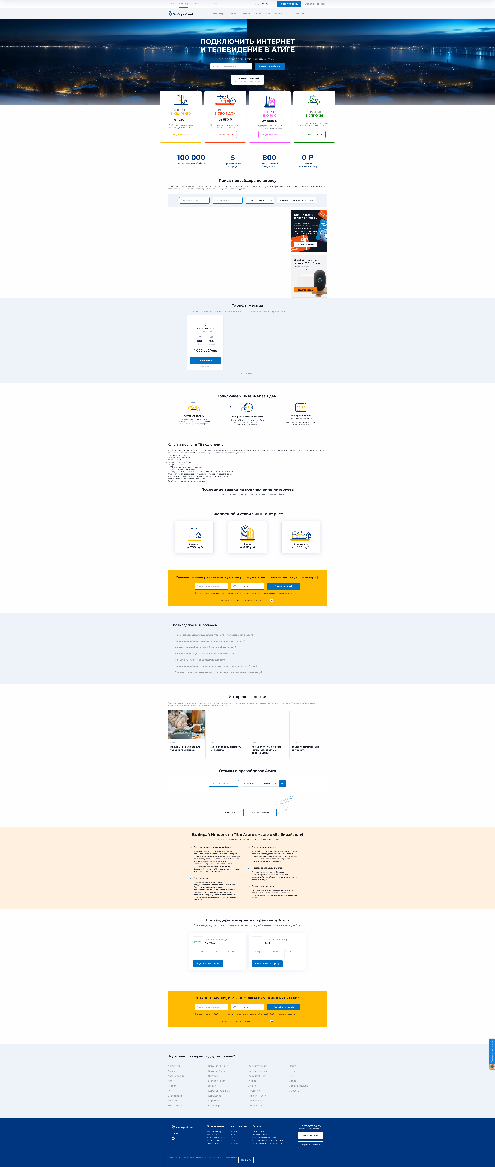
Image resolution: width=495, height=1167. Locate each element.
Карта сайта (258, 1131)
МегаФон (210, 943)
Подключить (206, 360)
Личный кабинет (260, 1134)
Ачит (170, 1090)
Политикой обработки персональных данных (277, 593)
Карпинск (214, 1100)
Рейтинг (246, 14)
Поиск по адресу (288, 4)
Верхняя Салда (217, 1071)
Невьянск (254, 1090)
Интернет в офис (215, 1140)
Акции (257, 14)
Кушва (252, 1080)
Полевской (295, 1066)
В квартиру (183, 4)
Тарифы (233, 14)
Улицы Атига (213, 1143)
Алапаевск (174, 1066)
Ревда (292, 1071)
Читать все (231, 812)
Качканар (214, 1105)
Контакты (300, 14)
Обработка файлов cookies (265, 1137)
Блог (267, 14)
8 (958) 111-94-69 (261, 4)
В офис (197, 4)
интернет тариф (181, 481)
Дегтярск (213, 1076)
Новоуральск (256, 1100)
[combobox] (231, 66)
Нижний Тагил (257, 1095)
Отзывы (278, 14)
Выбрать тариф (283, 586)
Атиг (172, 4)
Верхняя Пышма (218, 1066)
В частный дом (212, 4)
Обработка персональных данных (268, 1140)
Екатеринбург (216, 1080)
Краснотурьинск (258, 1066)
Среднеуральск (298, 1085)
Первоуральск (257, 1105)
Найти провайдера (269, 66)
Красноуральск (257, 1071)
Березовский (175, 1095)
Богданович (175, 1105)
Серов (292, 1080)
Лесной (252, 1085)
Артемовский (176, 1076)
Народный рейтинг (216, 1137)
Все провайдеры (215, 1131)
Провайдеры (218, 14)
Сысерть (294, 1090)
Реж (291, 1076)
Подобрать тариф (284, 1007)
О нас (288, 14)
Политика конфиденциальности (267, 1143)
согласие (200, 1158)
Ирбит (212, 1085)
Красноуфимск (257, 1076)
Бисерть (173, 1100)
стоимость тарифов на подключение (195, 471)
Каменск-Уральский (220, 1090)
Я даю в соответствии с (246, 593)
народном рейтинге (221, 476)
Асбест (172, 1085)
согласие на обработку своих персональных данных (224, 593)
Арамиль (173, 1071)
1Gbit (267, 943)
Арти (171, 1080)
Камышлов (214, 1095)
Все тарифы (246, 374)
